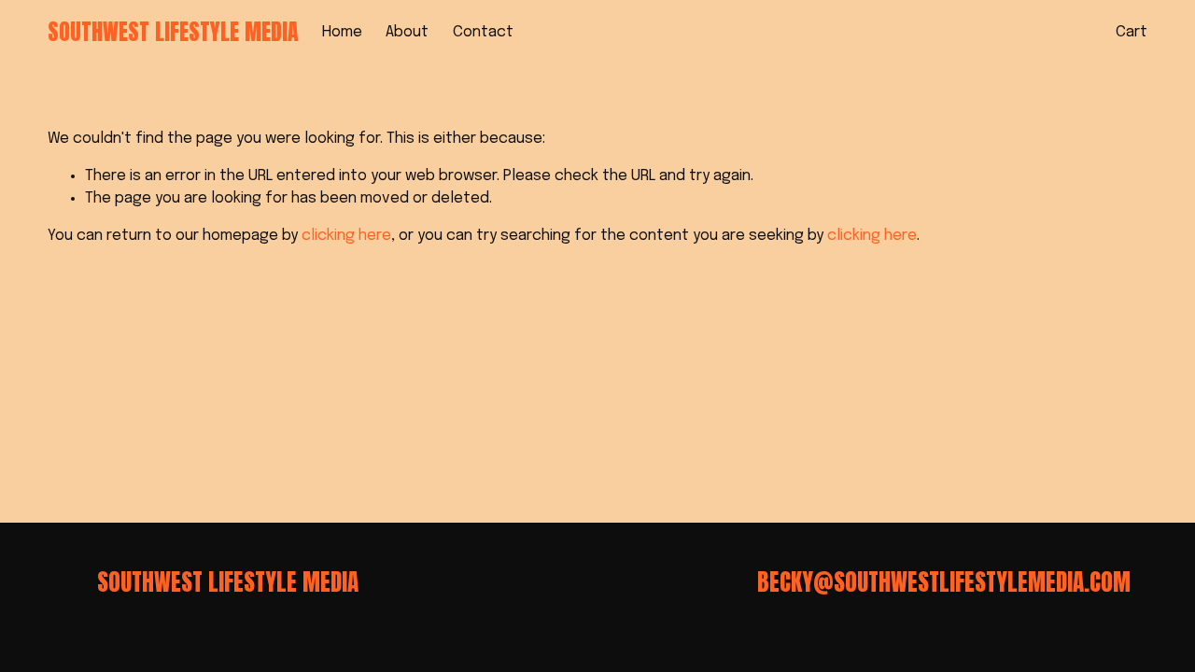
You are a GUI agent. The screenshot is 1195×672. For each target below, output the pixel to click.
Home (342, 32)
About (407, 32)
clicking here (346, 236)
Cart (1131, 32)
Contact (483, 32)
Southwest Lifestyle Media (173, 32)
